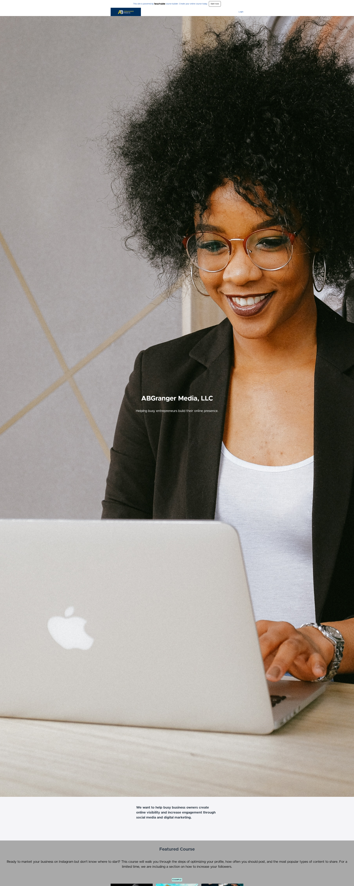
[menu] (239, 12)
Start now (215, 4)
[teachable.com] (159, 4)
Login (241, 12)
